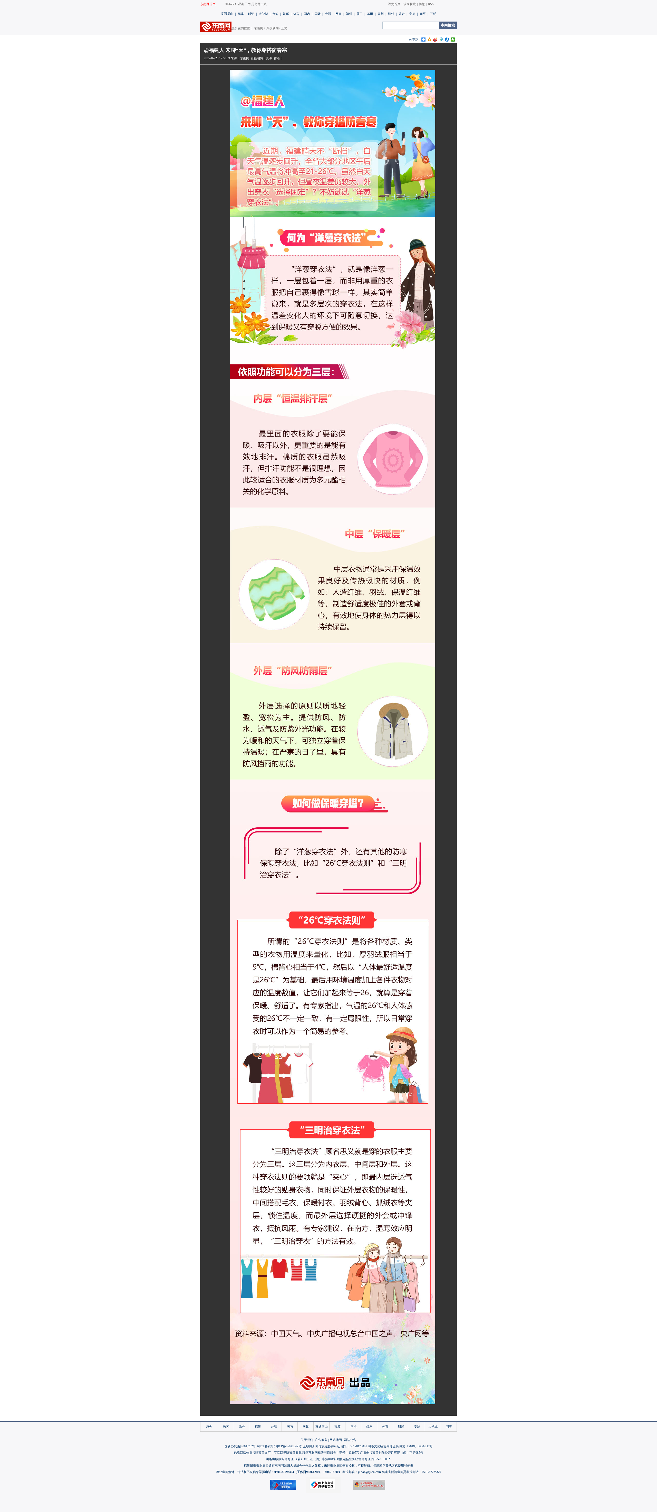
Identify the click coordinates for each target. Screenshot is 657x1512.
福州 (349, 14)
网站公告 (350, 1440)
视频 (337, 1426)
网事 (338, 14)
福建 (241, 14)
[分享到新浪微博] (435, 39)
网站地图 (336, 1440)
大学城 (263, 14)
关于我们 (307, 1440)
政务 (242, 1426)
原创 (209, 1426)
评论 (353, 1426)
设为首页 (394, 4)
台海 (275, 14)
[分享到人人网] (447, 39)
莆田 (370, 14)
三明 (433, 14)
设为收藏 (409, 4)
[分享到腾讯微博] (441, 39)
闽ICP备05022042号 (288, 1446)
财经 (401, 1426)
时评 (251, 14)
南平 (423, 14)
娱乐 (286, 14)
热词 (226, 1426)
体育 (296, 14)
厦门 (359, 14)
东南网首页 (208, 4)
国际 (317, 14)
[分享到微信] (453, 39)
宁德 (412, 14)
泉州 (381, 14)
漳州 (391, 14)
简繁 (422, 4)
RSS (431, 4)
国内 (307, 14)
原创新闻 (272, 28)
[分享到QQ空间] (429, 39)
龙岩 (402, 14)
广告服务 (321, 1440)
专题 (328, 14)
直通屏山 (227, 14)
